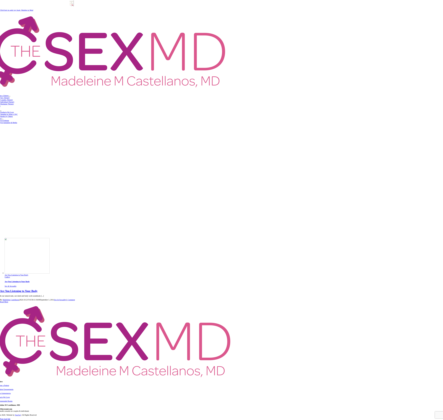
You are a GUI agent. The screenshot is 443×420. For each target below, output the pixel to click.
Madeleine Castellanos (11, 300)
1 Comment (70, 300)
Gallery (7, 277)
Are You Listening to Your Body (16, 275)
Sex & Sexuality (10, 286)
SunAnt (18, 415)
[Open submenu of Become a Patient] (9, 96)
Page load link (5, 419)
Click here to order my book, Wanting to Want (16, 10)
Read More (4, 302)
